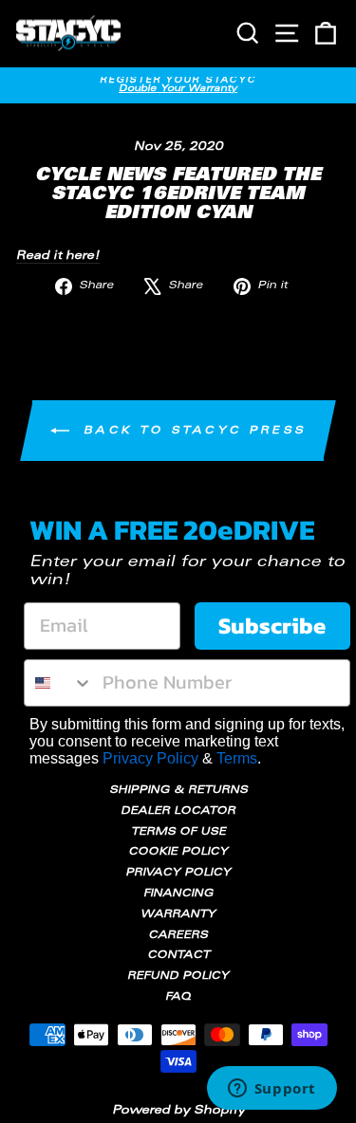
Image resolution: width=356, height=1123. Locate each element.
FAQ (178, 997)
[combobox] (59, 683)
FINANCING (178, 894)
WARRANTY (178, 915)
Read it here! (58, 256)
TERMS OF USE (178, 832)
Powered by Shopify (178, 1110)
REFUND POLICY (178, 976)
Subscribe (272, 625)
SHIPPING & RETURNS (178, 790)
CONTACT (178, 955)
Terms (236, 758)
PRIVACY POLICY (178, 873)
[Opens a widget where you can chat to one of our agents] (271, 1090)
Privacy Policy (150, 758)
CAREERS (178, 935)
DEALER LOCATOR (178, 811)
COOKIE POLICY (178, 852)
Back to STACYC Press (191, 431)
